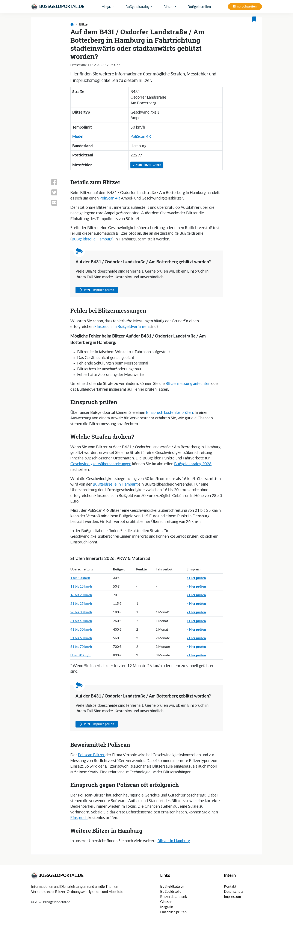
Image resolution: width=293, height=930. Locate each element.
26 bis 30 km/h (81, 612)
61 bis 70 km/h (81, 646)
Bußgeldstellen (199, 7)
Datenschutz (233, 891)
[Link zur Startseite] (72, 24)
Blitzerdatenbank (173, 896)
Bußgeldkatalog (137, 7)
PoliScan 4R (140, 136)
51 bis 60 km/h (81, 638)
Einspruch (79, 818)
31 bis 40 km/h (81, 621)
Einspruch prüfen (245, 6)
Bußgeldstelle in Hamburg (115, 484)
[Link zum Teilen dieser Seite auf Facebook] (58, 182)
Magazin (107, 7)
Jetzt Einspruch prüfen (98, 290)
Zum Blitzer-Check (148, 164)
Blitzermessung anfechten (188, 383)
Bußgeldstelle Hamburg (92, 239)
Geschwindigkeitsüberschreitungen (100, 464)
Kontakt (230, 886)
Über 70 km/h (80, 655)
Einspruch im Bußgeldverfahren (121, 326)
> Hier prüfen (196, 578)
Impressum (232, 896)
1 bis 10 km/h (80, 578)
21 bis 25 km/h (81, 603)
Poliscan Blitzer (91, 755)
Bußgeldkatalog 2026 (192, 464)
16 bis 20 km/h (81, 595)
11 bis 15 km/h (81, 586)
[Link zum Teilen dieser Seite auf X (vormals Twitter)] (58, 192)
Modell (78, 136)
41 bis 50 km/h (81, 629)
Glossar (166, 902)
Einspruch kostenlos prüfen (169, 412)
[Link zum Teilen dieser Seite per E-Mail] (58, 202)
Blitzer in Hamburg (173, 841)
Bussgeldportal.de (61, 6)
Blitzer (168, 7)
